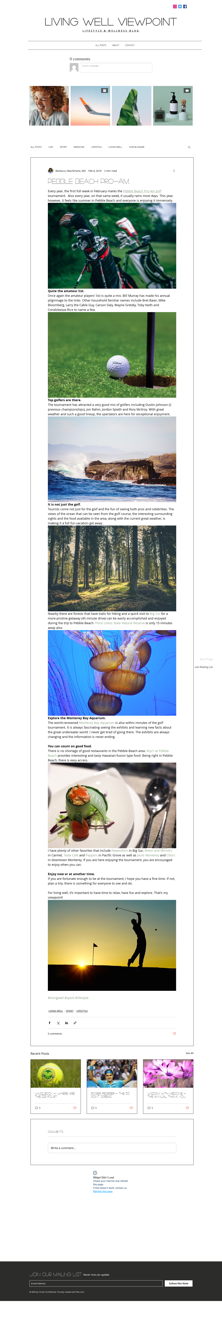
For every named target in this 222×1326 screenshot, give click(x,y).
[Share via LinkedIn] (66, 1023)
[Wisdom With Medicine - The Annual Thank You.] (168, 1074)
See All (190, 1053)
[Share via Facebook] (49, 1023)
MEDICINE (79, 146)
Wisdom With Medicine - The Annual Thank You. (166, 1095)
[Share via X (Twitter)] (58, 1023)
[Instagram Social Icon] (175, 6)
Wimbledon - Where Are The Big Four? (55, 1095)
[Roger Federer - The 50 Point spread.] (112, 1074)
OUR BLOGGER (136, 146)
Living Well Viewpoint (111, 21)
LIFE (51, 146)
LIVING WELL (115, 146)
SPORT (63, 146)
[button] (189, 147)
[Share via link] (75, 1023)
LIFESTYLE (96, 146)
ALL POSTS (36, 146)
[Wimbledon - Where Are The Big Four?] (56, 1074)
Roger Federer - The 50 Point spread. (110, 1095)
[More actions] (174, 171)
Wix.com (80, 1292)
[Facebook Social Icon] (185, 6)
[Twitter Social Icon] (180, 6)
